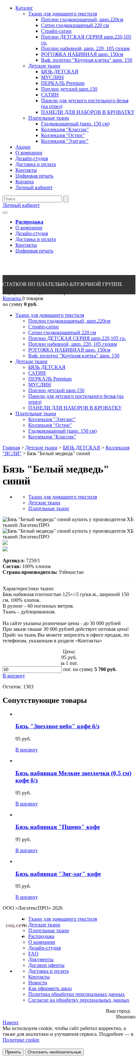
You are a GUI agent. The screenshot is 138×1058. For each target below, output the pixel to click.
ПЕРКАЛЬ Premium (50, 379)
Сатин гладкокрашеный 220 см (62, 332)
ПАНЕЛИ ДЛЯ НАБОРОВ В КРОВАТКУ (75, 407)
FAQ (33, 953)
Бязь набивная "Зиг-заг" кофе (58, 873)
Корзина (12, 298)
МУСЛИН (39, 384)
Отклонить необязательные (54, 1052)
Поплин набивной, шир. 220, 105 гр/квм (72, 344)
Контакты (26, 245)
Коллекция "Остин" (50, 425)
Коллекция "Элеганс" (52, 419)
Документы (41, 959)
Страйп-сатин (43, 326)
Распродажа (41, 936)
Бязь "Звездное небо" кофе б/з (57, 726)
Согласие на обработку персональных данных (78, 1000)
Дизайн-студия (31, 233)
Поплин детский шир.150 (56, 390)
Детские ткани (31, 361)
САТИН (37, 373)
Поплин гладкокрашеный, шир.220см (69, 321)
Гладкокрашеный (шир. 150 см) (62, 431)
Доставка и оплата (35, 239)
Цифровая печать (34, 250)
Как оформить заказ (50, 988)
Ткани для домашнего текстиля (49, 315)
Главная (11, 447)
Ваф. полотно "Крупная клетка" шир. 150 (73, 355)
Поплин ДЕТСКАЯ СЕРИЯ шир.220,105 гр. (77, 338)
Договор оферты (46, 965)
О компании (28, 227)
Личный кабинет (21, 205)
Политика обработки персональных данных (76, 994)
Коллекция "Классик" (52, 436)
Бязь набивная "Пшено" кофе (57, 826)
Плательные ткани (35, 413)
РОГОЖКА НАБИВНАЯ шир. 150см (69, 350)
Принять (13, 1052)
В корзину (26, 749)
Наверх (11, 1022)
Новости (37, 982)
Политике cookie (21, 1040)
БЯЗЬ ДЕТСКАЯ (46, 367)
